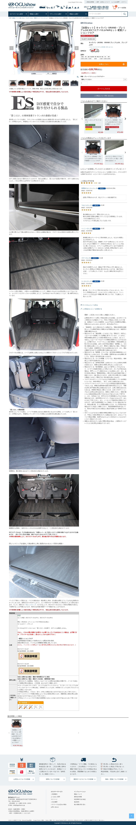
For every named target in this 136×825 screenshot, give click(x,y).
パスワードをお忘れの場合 (58, 804)
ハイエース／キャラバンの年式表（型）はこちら (101, 47)
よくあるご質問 (55, 796)
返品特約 (76, 802)
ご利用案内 (54, 794)
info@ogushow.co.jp (19, 805)
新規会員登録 (90, 2)
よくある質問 (115, 2)
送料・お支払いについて (103, 2)
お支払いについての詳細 (22, 779)
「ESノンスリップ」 (30, 604)
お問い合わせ (55, 807)
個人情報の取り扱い (80, 804)
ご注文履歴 (54, 802)
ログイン (124, 2)
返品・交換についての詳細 (114, 779)
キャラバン (44, 18)
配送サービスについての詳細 (83, 779)
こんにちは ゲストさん (75, 2)
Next (77, 48)
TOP (10, 18)
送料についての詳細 (52, 779)
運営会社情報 (78, 796)
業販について (78, 794)
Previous (11, 48)
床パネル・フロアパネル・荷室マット (30, 18)
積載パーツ (15, 18)
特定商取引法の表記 (80, 799)
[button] (82, 119)
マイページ (54, 799)
